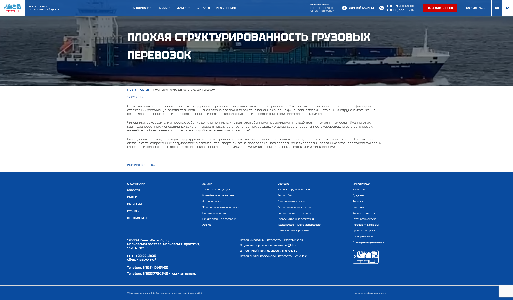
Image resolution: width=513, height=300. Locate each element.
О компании (142, 8)
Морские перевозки (214, 213)
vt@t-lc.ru (301, 256)
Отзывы (133, 211)
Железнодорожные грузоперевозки (299, 224)
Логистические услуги (216, 189)
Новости (164, 8)
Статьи (132, 197)
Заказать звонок (440, 8)
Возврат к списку (141, 164)
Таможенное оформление (293, 230)
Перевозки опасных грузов (294, 207)
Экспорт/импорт (288, 195)
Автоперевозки (211, 201)
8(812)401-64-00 (155, 267)
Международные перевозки (219, 219)
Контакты (203, 8)
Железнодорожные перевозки (220, 207)
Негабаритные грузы (366, 224)
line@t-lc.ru (289, 250)
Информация (226, 8)
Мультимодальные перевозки (296, 219)
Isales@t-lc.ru (293, 240)
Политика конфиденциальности (370, 293)
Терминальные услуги (291, 201)
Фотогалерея (137, 218)
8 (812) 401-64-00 (400, 6)
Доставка (283, 183)
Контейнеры (360, 207)
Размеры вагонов (363, 236)
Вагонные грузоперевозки (294, 189)
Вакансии (134, 204)
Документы (360, 195)
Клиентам (359, 189)
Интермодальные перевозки (295, 213)
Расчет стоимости (364, 213)
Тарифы (358, 201)
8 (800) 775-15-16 (400, 10)
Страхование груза (364, 219)
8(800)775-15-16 (155, 273)
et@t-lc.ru (292, 245)
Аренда (206, 224)
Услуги (182, 8)
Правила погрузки (364, 230)
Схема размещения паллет (369, 242)
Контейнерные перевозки (218, 195)
